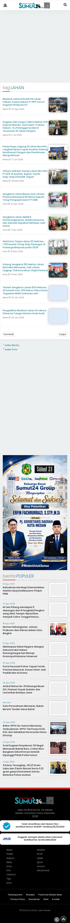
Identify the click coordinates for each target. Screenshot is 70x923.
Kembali (9, 334)
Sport (40, 862)
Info (9, 870)
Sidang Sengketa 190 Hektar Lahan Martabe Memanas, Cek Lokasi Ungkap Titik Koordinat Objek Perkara (25, 267)
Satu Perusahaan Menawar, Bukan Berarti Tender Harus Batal (23, 707)
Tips (9, 878)
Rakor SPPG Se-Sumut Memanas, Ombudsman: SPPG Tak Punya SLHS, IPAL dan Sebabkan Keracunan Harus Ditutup (25, 730)
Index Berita (12, 345)
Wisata (41, 849)
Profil (39, 854)
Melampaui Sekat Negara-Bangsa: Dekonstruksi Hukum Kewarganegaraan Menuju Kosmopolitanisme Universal (23, 651)
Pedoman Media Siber (50, 894)
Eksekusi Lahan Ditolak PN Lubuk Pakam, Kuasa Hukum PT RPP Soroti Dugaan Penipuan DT (23, 101)
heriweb (46, 910)
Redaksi (30, 894)
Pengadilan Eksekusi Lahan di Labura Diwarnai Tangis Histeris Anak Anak (24, 312)
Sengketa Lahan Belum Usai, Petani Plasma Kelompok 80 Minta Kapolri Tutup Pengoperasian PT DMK (23, 197)
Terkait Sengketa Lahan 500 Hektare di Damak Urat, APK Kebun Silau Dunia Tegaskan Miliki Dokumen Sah (25, 290)
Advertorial (43, 870)
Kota (9, 866)
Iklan (46, 899)
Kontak (56, 899)
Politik (10, 854)
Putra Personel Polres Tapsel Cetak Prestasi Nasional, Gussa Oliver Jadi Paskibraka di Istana (24, 669)
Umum (41, 866)
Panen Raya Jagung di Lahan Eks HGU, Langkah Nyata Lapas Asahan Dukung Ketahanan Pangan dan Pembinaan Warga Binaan (25, 151)
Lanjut (62, 334)
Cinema (11, 874)
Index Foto (11, 349)
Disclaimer (34, 899)
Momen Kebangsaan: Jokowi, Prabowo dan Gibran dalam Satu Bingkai (22, 630)
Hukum (10, 858)
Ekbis (9, 862)
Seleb (40, 858)
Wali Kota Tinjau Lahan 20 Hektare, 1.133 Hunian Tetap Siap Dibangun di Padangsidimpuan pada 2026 (24, 244)
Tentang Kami (15, 894)
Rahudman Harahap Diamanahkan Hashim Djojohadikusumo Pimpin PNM (23, 590)
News (6, 109)
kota (5, 203)
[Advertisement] (35, 45)
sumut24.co (32, 910)
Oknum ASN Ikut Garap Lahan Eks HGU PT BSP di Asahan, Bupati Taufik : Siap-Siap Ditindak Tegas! (25, 173)
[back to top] (63, 919)
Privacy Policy (18, 899)
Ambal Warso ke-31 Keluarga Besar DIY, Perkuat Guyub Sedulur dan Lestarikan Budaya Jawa (23, 689)
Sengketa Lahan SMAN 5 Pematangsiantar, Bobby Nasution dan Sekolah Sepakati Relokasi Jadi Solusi (24, 221)
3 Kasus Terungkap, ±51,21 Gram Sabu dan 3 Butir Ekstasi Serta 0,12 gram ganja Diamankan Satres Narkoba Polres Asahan (23, 770)
